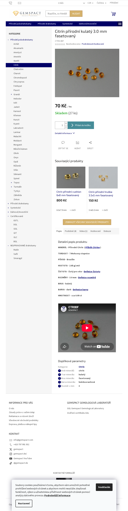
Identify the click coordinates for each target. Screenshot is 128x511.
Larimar (17, 132)
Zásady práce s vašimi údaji (21, 412)
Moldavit (18, 140)
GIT (15, 233)
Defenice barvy (80, 289)
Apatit (16, 60)
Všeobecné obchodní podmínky (23, 420)
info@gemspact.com (23, 440)
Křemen (17, 115)
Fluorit (17, 90)
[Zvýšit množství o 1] (66, 123)
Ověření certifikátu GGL (78, 413)
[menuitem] (20, 23)
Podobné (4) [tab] (70, 231)
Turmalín (18, 186)
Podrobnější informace (57, 495)
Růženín (17, 165)
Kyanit (16, 123)
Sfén (16, 170)
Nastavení (24, 503)
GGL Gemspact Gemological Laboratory (85, 408)
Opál (16, 161)
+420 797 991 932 (21, 444)
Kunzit (16, 119)
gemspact (18, 449)
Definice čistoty (92, 271)
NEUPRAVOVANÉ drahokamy (23, 245)
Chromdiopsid (20, 77)
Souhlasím (104, 487)
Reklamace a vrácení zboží (21, 416)
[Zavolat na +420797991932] (13, 2)
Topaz (17, 182)
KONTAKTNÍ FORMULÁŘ (64, 473)
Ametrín (17, 56)
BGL (15, 241)
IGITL (16, 220)
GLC (15, 237)
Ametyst (18, 52)
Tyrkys (17, 191)
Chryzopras (19, 81)
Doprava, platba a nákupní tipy (23, 424)
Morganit (18, 144)
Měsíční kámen (20, 149)
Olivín (16, 153)
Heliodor (18, 98)
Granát (17, 94)
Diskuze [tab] (107, 231)
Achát (16, 44)
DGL (15, 224)
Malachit (17, 136)
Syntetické (15, 207)
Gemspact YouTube (23, 458)
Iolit (15, 102)
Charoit (17, 73)
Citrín (16, 65)
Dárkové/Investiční (19, 212)
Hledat (76, 13)
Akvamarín (18, 48)
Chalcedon (18, 69)
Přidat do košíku (83, 125)
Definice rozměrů (87, 277)
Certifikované (16, 216)
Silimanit (17, 174)
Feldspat (18, 86)
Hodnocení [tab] (96, 231)
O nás (60, 3)
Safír (16, 254)
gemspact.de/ (20, 453)
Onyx (16, 157)
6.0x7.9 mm (62, 210)
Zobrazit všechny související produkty (87, 222)
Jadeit (17, 107)
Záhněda (18, 195)
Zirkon (17, 199)
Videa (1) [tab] (83, 231)
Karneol (17, 111)
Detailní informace (63, 133)
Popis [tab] (59, 231)
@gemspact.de (21, 463)
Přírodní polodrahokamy (21, 39)
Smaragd (18, 258)
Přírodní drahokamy (19, 203)
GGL (15, 228)
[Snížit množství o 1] (66, 127)
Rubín (16, 249)
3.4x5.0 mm (94, 210)
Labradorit (18, 128)
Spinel (16, 178)
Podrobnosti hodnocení (93, 44)
